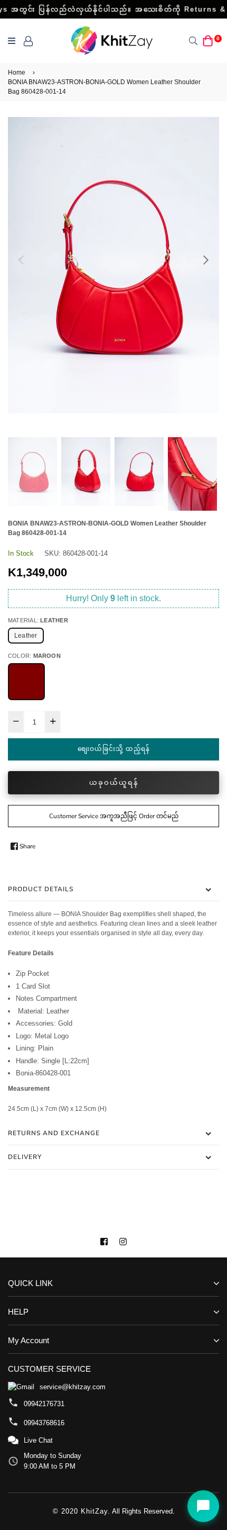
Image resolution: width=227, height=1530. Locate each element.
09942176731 (44, 1404)
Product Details (40, 889)
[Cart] (208, 40)
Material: (38, 620)
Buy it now (113, 782)
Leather (25, 635)
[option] (113, 265)
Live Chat (38, 1440)
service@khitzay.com (73, 1387)
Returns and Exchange (54, 1133)
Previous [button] (21, 259)
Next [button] (206, 259)
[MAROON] (26, 681)
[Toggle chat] (203, 1506)
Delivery (25, 1157)
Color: (34, 656)
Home (16, 72)
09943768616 (44, 1423)
